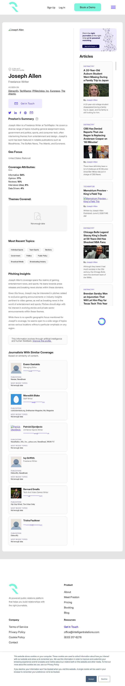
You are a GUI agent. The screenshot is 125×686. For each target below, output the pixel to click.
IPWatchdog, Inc (40, 90)
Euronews (55, 90)
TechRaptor (25, 90)
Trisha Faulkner (31, 520)
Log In (62, 7)
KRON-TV (50, 442)
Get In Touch (71, 626)
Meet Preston (71, 597)
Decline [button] (104, 679)
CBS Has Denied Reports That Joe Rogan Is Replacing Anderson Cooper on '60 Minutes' (95, 135)
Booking (69, 607)
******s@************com (32, 496)
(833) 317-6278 (73, 637)
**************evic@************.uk (36, 433)
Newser (13, 379)
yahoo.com (32, 442)
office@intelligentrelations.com (81, 632)
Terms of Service (18, 626)
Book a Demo (87, 7)
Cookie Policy (17, 637)
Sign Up (51, 7)
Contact (13, 642)
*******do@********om (31, 371)
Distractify (13, 90)
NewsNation (15, 442)
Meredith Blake (31, 395)
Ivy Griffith (29, 458)
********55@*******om (32, 525)
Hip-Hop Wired (16, 504)
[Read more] (96, 90)
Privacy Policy (17, 632)
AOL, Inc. (24, 442)
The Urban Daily (29, 504)
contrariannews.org (18, 410)
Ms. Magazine (48, 410)
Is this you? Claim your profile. (18, 69)
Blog (66, 612)
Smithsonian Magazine (34, 410)
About (67, 592)
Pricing (68, 602)
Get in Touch (27, 103)
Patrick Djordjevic (32, 426)
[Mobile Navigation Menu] (113, 7)
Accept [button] (91, 679)
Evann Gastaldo (31, 364)
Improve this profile (42, 340)
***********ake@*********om (34, 402)
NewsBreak (21, 379)
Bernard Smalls (31, 489)
